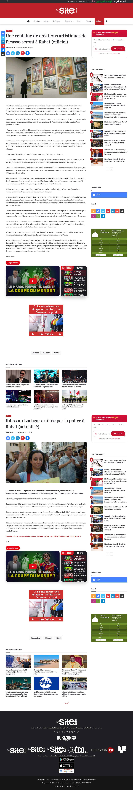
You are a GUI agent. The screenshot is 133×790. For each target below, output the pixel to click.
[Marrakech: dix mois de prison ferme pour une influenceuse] (97, 162)
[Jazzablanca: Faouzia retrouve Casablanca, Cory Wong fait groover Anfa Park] (46, 396)
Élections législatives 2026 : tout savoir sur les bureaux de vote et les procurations (115, 96)
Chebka (37, 21)
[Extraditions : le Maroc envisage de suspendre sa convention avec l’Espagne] (97, 153)
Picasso (47, 353)
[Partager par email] (3, 54)
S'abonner (118, 49)
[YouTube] (67, 732)
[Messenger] (27, 53)
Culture (99, 21)
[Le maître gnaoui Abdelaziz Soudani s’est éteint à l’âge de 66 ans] (46, 376)
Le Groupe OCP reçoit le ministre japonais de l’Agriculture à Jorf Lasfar (73, 407)
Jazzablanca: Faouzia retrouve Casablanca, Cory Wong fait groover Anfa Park (46, 407)
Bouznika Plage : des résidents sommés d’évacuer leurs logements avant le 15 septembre (115, 115)
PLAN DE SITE (86, 783)
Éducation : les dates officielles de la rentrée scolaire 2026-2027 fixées (115, 133)
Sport (79, 21)
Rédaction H (11, 47)
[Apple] (70, 732)
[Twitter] (13, 53)
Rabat (57, 353)
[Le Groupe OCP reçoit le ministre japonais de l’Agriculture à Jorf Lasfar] (74, 396)
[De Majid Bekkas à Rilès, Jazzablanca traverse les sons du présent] (74, 376)
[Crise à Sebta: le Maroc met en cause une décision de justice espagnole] (97, 143)
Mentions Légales (75, 783)
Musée (36, 353)
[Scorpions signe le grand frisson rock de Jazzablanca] (18, 396)
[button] (33, 281)
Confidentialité (115, 54)
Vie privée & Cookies (48, 783)
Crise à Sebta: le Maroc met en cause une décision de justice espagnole (114, 143)
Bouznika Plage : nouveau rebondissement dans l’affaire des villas (114, 105)
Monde (88, 21)
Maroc (46, 21)
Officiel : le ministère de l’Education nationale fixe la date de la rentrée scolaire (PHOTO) (115, 87)
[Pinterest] (23, 53)
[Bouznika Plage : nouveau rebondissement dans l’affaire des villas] (97, 106)
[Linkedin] (18, 53)
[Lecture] (33, 281)
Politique (56, 21)
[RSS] (55, 732)
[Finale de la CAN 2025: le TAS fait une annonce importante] (97, 125)
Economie (68, 21)
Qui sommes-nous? (62, 783)
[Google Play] (75, 732)
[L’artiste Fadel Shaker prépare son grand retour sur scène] (18, 376)
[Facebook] (8, 53)
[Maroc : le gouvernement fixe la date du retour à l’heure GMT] (97, 78)
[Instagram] (72, 732)
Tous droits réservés (89, 779)
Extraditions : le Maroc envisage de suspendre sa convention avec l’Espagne (115, 152)
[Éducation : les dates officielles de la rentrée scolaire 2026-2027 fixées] (97, 134)
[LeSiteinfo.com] (66, 10)
